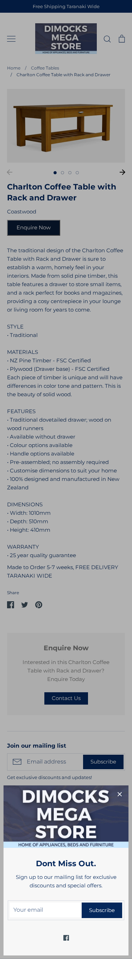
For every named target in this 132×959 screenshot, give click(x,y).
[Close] (119, 794)
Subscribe (102, 910)
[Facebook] (66, 938)
